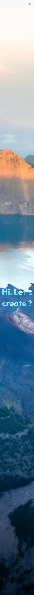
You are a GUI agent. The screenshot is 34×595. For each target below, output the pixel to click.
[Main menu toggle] (29, 3)
